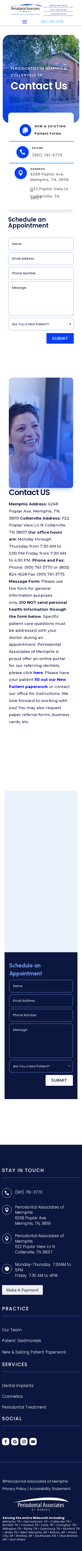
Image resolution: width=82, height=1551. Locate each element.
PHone (37, 148)
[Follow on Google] (14, 1441)
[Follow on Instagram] (24, 1441)
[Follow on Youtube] (33, 1441)
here (38, 672)
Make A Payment (22, 1290)
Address (37, 169)
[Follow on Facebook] (5, 1441)
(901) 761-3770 (52, 21)
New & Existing (50, 126)
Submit (60, 338)
